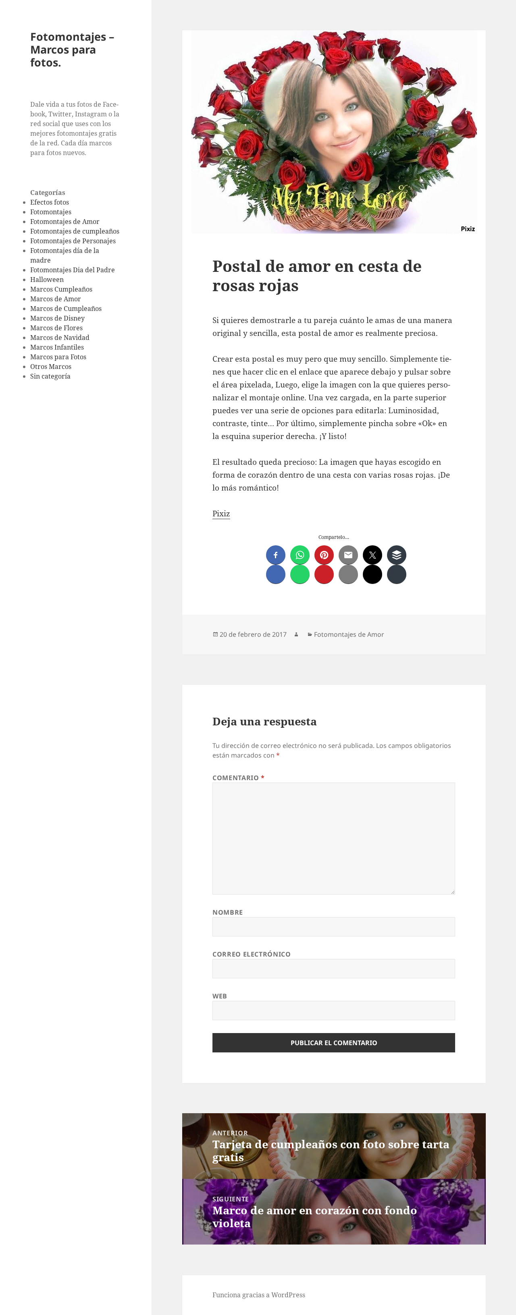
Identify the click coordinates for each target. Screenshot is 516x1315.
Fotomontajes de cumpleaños (74, 231)
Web (219, 996)
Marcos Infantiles (57, 347)
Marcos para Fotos (58, 356)
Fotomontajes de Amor (65, 221)
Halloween (47, 279)
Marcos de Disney (57, 318)
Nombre (227, 912)
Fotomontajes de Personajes (73, 240)
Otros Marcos (50, 366)
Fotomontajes (50, 211)
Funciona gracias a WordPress (258, 1294)
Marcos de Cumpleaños (66, 308)
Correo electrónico (251, 954)
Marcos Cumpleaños (61, 289)
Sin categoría (50, 376)
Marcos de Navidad (59, 337)
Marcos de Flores (56, 327)
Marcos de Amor (55, 298)
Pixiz (221, 513)
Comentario (238, 777)
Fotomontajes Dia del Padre (72, 269)
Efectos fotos (49, 202)
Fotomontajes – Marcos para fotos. (72, 49)
